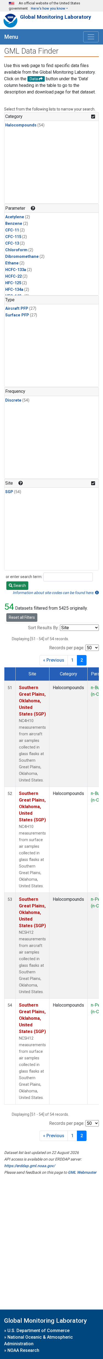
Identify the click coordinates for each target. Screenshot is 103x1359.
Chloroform (16, 250)
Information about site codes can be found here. (54, 592)
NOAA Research (23, 1350)
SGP (9, 492)
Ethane (12, 263)
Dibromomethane (22, 256)
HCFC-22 (13, 276)
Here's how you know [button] (48, 8)
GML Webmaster (82, 1172)
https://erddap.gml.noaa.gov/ (29, 1166)
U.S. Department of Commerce (38, 1330)
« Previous (53, 660)
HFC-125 (13, 283)
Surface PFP (17, 315)
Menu (11, 37)
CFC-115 (13, 236)
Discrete (13, 400)
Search (19, 585)
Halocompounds (21, 125)
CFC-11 (12, 230)
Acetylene (14, 217)
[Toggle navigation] (91, 36)
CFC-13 (12, 243)
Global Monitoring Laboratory (55, 17)
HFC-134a (14, 289)
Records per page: (66, 647)
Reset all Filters (22, 617)
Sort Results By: (43, 627)
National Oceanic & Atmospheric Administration (38, 1340)
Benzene (13, 223)
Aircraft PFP (16, 308)
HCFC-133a (15, 269)
